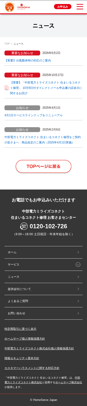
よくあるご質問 (18, 301)
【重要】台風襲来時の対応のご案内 (27, 60)
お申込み (62, 6)
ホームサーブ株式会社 (68, 382)
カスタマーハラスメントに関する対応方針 (32, 368)
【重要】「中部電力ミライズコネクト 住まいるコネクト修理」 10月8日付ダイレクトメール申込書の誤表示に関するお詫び (46, 88)
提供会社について (19, 289)
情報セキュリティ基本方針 (21, 358)
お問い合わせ (16, 313)
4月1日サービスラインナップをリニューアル (33, 115)
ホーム (12, 252)
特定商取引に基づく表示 (20, 329)
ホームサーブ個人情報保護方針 (24, 338)
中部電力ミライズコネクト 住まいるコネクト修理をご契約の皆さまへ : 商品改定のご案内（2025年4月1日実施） (42, 139)
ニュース (13, 276)
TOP (7, 43)
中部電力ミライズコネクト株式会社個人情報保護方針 (39, 348)
